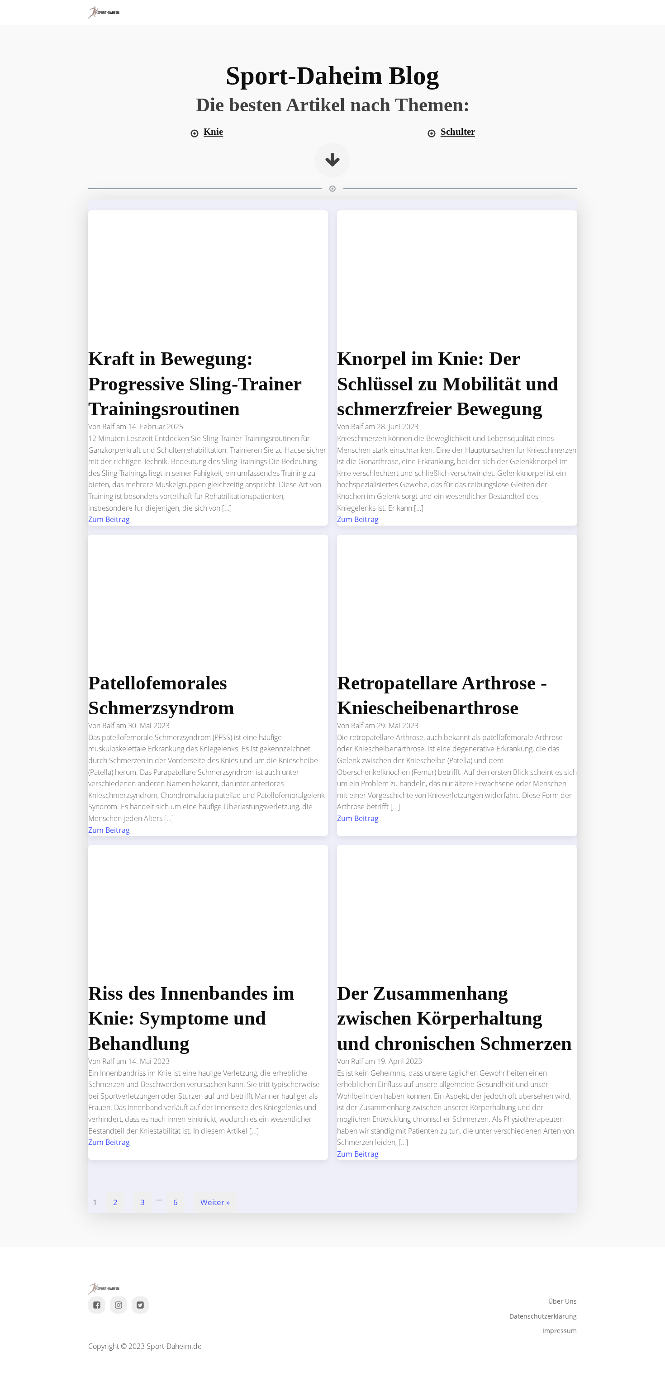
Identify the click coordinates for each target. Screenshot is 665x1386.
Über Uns (562, 1301)
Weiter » (215, 1202)
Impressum (559, 1330)
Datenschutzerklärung (543, 1316)
